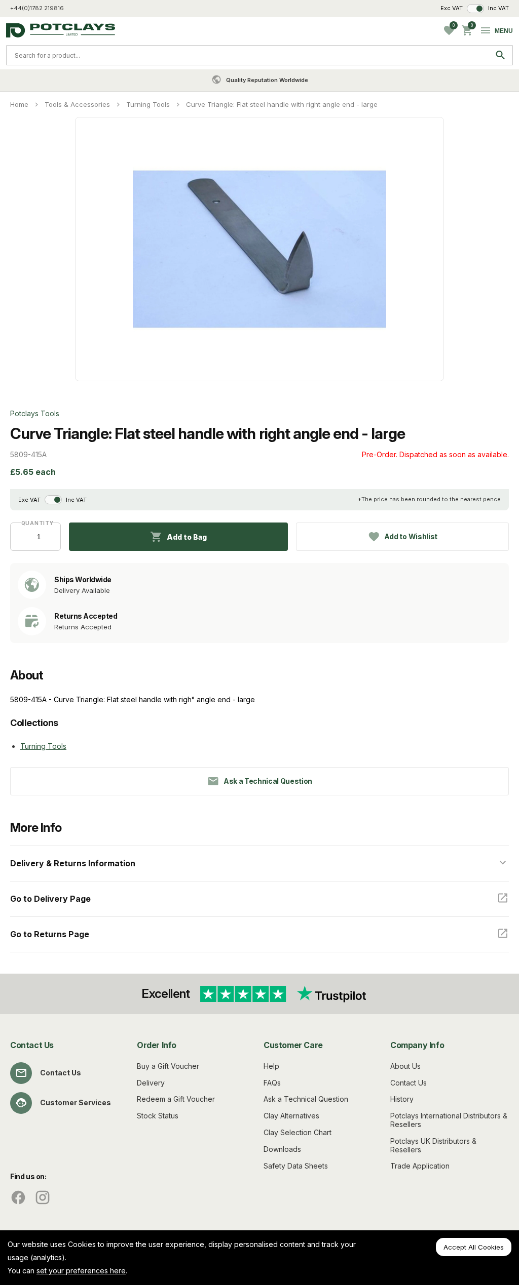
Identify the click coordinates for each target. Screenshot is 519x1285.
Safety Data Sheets (296, 1165)
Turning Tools (148, 104)
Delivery (151, 1082)
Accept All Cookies (473, 1247)
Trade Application (420, 1165)
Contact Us (60, 1072)
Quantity (35, 523)
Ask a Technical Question (306, 1099)
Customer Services (75, 1102)
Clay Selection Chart (297, 1132)
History (402, 1099)
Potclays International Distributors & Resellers (448, 1120)
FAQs (272, 1082)
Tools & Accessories (77, 104)
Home (19, 104)
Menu (504, 30)
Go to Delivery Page (50, 899)
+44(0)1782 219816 (37, 8)
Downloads (282, 1149)
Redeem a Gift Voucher (176, 1099)
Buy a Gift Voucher (168, 1066)
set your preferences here (81, 1270)
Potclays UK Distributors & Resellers (433, 1145)
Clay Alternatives (291, 1115)
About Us (405, 1066)
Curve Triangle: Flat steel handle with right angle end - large (282, 104)
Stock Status (157, 1115)
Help (271, 1066)
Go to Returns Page (49, 934)
